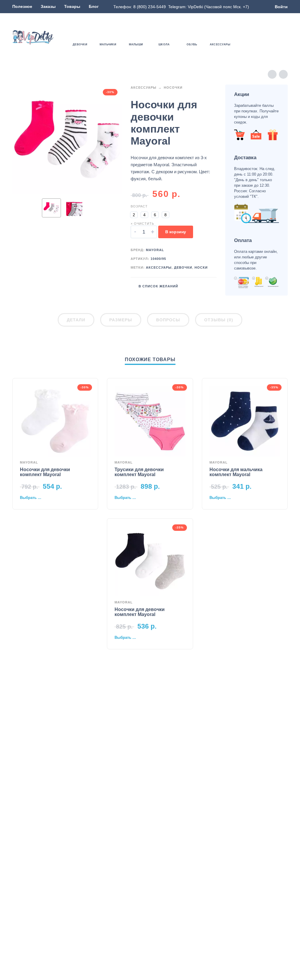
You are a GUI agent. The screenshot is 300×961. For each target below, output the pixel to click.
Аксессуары (143, 87)
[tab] (76, 321)
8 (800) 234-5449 (149, 6)
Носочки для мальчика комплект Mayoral (235, 472)
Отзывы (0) (218, 320)
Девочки (183, 267)
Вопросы (168, 320)
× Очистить (142, 223)
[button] (267, 37)
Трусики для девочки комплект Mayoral (139, 472)
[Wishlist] (250, 37)
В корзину (175, 231)
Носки (201, 267)
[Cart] (284, 37)
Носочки (173, 87)
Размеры (120, 320)
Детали (76, 320)
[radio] (133, 215)
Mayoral (155, 250)
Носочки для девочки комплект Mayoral (45, 472)
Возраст (139, 206)
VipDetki (195, 6)
